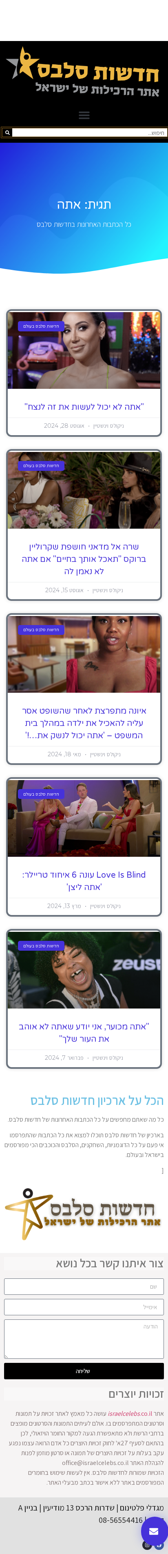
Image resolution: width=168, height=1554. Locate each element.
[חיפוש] (7, 132)
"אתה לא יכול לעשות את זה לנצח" (84, 407)
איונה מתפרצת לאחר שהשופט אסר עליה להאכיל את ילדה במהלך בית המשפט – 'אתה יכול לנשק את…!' (84, 723)
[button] (84, 115)
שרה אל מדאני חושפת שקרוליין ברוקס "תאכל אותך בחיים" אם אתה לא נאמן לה (84, 559)
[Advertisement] (84, 20)
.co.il (130, 1413)
